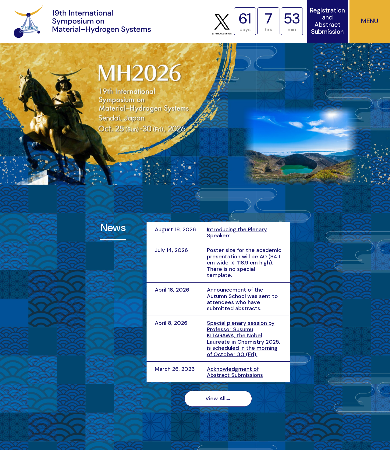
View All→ (218, 398)
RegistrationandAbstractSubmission (327, 21)
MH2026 (82, 21)
